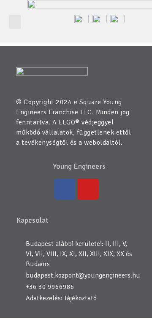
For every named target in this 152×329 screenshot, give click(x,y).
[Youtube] (87, 189)
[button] (15, 22)
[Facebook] (64, 189)
